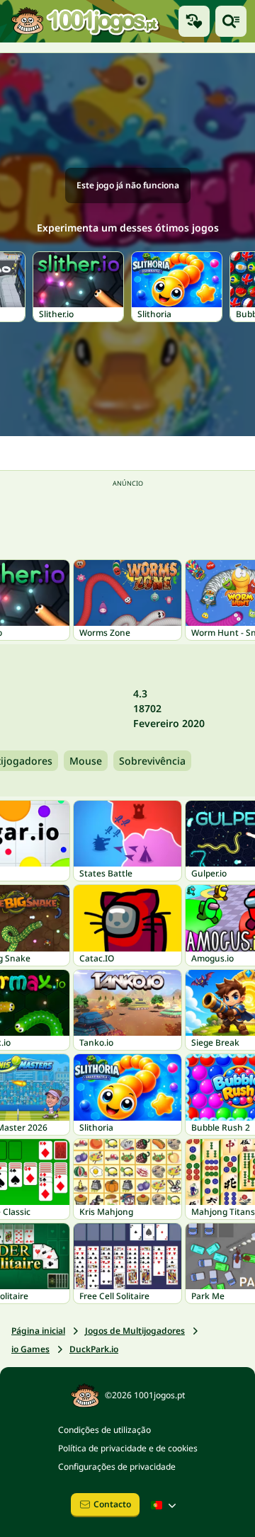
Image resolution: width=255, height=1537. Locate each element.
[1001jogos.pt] (85, 21)
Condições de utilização (104, 1430)
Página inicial (38, 1331)
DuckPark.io (93, 1349)
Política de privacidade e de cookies (128, 1448)
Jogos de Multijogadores (135, 1331)
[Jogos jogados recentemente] (194, 21)
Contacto (112, 1504)
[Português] (165, 1505)
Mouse (85, 760)
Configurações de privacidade (117, 1467)
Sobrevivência (152, 760)
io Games (30, 1349)
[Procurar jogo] (230, 21)
